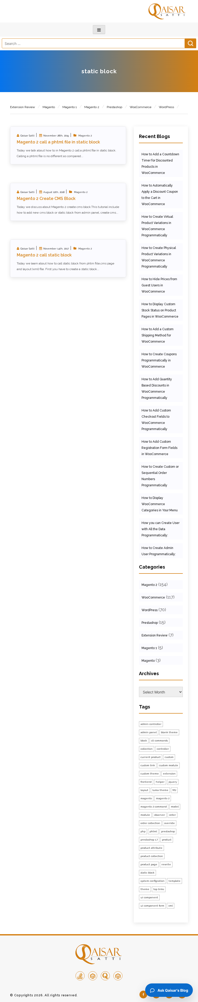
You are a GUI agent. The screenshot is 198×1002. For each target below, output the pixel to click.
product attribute (151, 847)
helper (160, 781)
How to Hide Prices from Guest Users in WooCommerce (159, 285)
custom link (148, 765)
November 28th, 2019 (56, 135)
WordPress (166, 107)
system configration (152, 880)
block (144, 740)
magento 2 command (154, 806)
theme (145, 889)
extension (169, 773)
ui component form (152, 905)
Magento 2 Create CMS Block (46, 198)
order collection (150, 823)
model (175, 806)
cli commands (159, 740)
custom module (168, 765)
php (143, 831)
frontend (146, 781)
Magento (49, 107)
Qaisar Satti (27, 135)
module (145, 814)
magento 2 (162, 798)
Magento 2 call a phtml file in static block (58, 142)
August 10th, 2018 (53, 192)
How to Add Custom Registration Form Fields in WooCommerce (159, 448)
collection (147, 748)
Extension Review (22, 107)
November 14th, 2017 (56, 248)
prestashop (168, 831)
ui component (149, 897)
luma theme (160, 790)
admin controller (151, 724)
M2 (174, 790)
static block (147, 872)
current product (151, 757)
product (166, 839)
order (172, 814)
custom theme (150, 773)
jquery (173, 781)
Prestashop (114, 107)
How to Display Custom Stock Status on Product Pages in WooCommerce (160, 310)
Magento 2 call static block (44, 255)
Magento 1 (69, 107)
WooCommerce (140, 107)
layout (144, 790)
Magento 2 (91, 107)
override (169, 823)
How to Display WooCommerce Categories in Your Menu (160, 504)
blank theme (169, 732)
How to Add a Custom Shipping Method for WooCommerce (158, 335)
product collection (152, 856)
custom (169, 757)
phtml (153, 831)
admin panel (149, 732)
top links (158, 889)
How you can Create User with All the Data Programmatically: (160, 529)
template (174, 880)
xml (170, 905)
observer (159, 814)
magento (146, 798)
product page (149, 864)
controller (163, 748)
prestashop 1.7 (149, 839)
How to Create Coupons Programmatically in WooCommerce (159, 360)
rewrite (166, 864)
